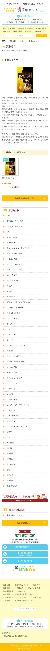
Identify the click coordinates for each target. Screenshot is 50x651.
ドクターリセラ (13, 372)
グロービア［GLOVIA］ (16, 307)
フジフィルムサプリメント (17, 426)
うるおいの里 (12, 259)
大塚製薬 (10, 453)
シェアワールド (13, 335)
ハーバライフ (12, 399)
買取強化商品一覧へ (25, 523)
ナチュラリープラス (14, 378)
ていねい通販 (12, 367)
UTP (8, 232)
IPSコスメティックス (15, 221)
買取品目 (12, 41)
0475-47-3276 (25, 561)
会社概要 (6, 594)
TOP (3, 41)
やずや (22, 41)
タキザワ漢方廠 (13, 356)
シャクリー (11, 340)
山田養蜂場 (11, 464)
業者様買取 (37, 597)
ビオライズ (11, 410)
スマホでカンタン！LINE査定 (25, 568)
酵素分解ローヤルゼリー (16, 515)
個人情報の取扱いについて (25, 600)
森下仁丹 (10, 475)
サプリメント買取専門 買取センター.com (28, 646)
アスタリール (12, 243)
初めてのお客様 (34, 588)
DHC (8, 215)
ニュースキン (12, 389)
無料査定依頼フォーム (25, 547)
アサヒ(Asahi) (12, 237)
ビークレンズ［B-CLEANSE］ (18, 405)
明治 (8, 470)
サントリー (11, 329)
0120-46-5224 (25, 554)
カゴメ (9, 286)
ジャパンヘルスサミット (16, 345)
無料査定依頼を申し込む (25, 198)
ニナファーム (12, 383)
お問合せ (6, 600)
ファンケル (11, 421)
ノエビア (10, 394)
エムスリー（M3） (14, 280)
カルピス (10, 291)
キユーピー (11, 297)
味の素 (9, 448)
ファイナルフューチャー (16, 416)
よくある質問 (8, 597)
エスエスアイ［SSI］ (15, 270)
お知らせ (21, 591)
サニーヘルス (12, 318)
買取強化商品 (12, 486)
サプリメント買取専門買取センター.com (25, 9)
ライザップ (11, 437)
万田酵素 (10, 443)
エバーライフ (12, 275)
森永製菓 (10, 480)
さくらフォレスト (13, 313)
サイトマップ (23, 597)
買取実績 (6, 588)
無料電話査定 (25, 18)
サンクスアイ (12, 324)
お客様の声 (19, 588)
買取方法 (36, 585)
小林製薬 (10, 459)
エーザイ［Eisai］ (14, 264)
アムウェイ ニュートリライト (18, 248)
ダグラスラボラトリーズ (17, 362)
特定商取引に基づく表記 (24, 594)
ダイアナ (10, 351)
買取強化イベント (21, 585)
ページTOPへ (24, 609)
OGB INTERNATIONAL (16, 226)
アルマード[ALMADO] (15, 253)
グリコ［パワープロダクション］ (19, 302)
